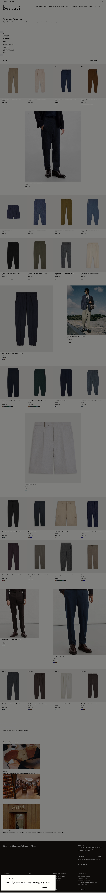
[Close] (53, 876)
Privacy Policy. (41, 883)
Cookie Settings (45, 887)
